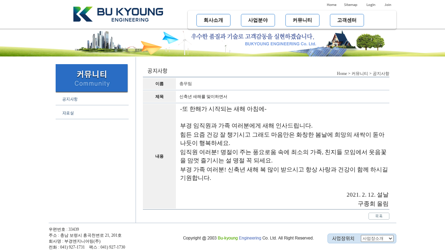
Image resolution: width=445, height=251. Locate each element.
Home (342, 73)
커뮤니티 (359, 73)
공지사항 (381, 73)
